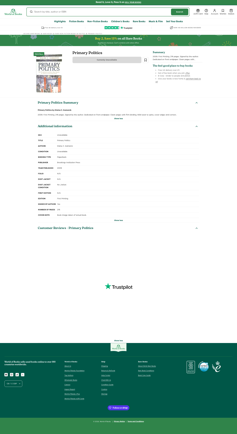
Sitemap (104, 394)
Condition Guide (107, 384)
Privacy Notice (119, 421)
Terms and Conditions (136, 421)
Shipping (104, 366)
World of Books (105, 421)
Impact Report (69, 389)
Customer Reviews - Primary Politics (65, 228)
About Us (67, 366)
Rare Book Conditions (146, 370)
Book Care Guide (144, 375)
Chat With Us (106, 380)
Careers (67, 384)
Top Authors (68, 375)
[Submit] (31, 12)
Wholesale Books (70, 380)
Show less (118, 118)
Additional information (55, 126)
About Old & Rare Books (147, 366)
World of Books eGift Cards (74, 398)
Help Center (105, 375)
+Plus (187, 73)
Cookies (104, 389)
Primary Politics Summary (58, 103)
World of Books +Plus (72, 394)
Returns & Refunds (108, 370)
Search (179, 12)
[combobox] (107, 11)
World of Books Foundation (74, 370)
